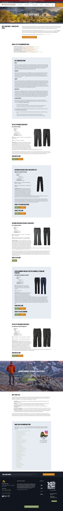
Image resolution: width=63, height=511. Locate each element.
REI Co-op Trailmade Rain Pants (32, 51)
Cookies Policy (9, 492)
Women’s (38, 46)
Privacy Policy (5, 492)
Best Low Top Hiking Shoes (21, 433)
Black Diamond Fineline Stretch (28, 50)
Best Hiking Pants (19, 456)
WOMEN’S (22, 207)
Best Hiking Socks (19, 452)
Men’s (35, 46)
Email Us (51, 494)
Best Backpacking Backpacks (21, 442)
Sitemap (2, 492)
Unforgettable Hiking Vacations (9, 5)
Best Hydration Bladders (20, 464)
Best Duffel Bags (19, 465)
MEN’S (17, 207)
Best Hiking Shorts (19, 459)
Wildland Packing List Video (21, 432)
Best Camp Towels (19, 467)
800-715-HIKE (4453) (5, 2)
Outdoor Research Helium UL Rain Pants (29, 49)
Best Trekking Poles (19, 445)
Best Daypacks (19, 443)
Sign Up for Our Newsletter (48, 474)
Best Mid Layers (19, 438)
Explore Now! (31, 379)
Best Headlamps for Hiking (21, 447)
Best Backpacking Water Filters (21, 451)
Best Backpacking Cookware (21, 454)
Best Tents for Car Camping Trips (22, 441)
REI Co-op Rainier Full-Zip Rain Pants (28, 46)
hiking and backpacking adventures (48, 30)
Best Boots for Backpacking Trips (21, 434)
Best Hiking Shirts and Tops (21, 455)
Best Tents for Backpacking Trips (21, 439)
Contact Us (57, 2)
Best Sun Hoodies (19, 463)
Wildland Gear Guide (22, 426)
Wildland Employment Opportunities (31, 506)
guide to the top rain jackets (47, 34)
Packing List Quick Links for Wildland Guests (23, 430)
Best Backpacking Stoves (20, 450)
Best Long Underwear (20, 437)
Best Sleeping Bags (19, 446)
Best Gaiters (18, 460)
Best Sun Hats (19, 461)
